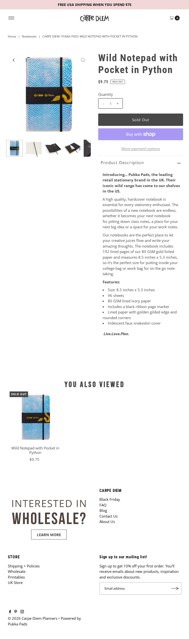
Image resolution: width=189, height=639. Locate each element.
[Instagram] (22, 612)
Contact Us (108, 516)
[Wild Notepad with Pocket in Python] (35, 417)
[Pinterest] (15, 612)
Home (12, 36)
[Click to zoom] (83, 60)
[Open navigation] (11, 18)
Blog (103, 510)
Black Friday (109, 499)
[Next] (25, 60)
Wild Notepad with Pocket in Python (35, 450)
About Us (107, 521)
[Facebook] (10, 612)
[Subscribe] (175, 588)
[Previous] (13, 60)
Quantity (105, 94)
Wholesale (16, 571)
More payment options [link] (140, 148)
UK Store (15, 582)
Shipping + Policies (24, 565)
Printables (16, 577)
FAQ (103, 505)
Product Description (122, 162)
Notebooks (29, 36)
